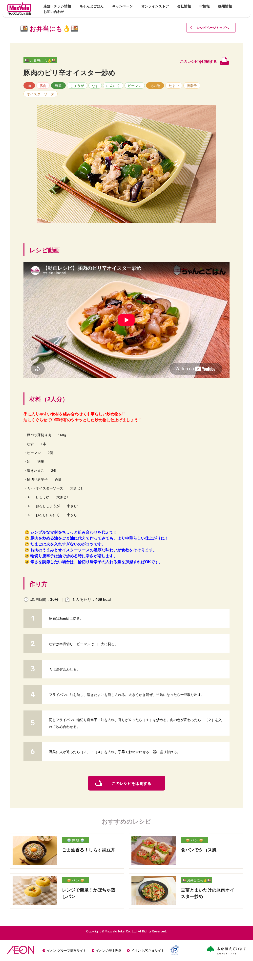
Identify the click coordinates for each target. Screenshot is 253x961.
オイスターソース (40, 94)
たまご (174, 86)
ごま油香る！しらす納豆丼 (88, 849)
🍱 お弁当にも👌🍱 (40, 61)
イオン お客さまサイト (147, 950)
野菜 (58, 86)
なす (95, 86)
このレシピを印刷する (131, 783)
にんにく (113, 86)
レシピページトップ (213, 28)
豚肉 (43, 86)
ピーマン (135, 86)
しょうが (77, 86)
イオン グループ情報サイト (66, 950)
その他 (155, 86)
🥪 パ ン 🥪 (194, 840)
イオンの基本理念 (109, 950)
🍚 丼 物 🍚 (75, 840)
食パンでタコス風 (198, 849)
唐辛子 (192, 86)
